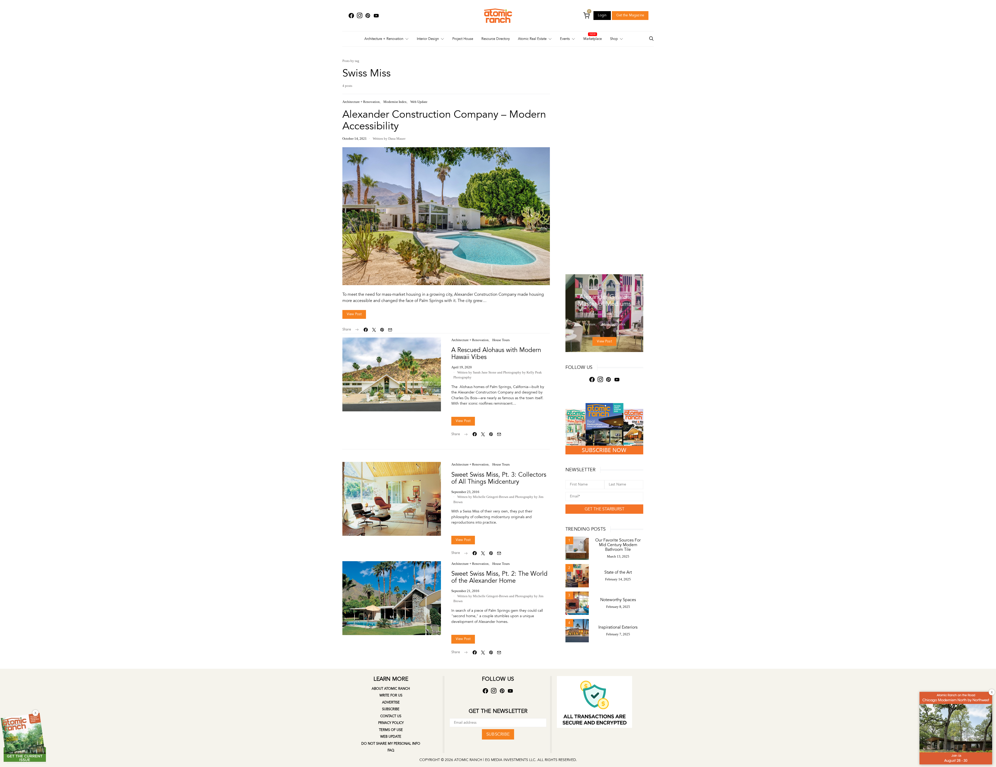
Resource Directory (495, 39)
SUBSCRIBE (498, 734)
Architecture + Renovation (383, 39)
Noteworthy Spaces (618, 600)
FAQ (391, 750)
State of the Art (618, 572)
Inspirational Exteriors (618, 627)
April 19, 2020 (461, 367)
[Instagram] (359, 15)
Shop (614, 39)
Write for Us (390, 695)
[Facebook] (351, 15)
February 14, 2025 (618, 579)
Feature (591, 287)
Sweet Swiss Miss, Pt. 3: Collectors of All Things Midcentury (498, 478)
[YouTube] (376, 15)
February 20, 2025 (604, 314)
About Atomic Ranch (391, 688)
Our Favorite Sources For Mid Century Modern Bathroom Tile (618, 544)
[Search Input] (651, 39)
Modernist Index (395, 102)
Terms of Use (391, 730)
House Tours (501, 340)
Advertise (391, 702)
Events (565, 39)
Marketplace (592, 39)
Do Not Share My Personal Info (390, 743)
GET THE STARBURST (604, 509)
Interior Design (428, 39)
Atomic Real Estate (532, 39)
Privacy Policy (391, 723)
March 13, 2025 (618, 556)
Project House (462, 39)
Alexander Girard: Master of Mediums (604, 300)
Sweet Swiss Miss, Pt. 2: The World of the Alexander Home (499, 577)
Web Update (418, 102)
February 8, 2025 (618, 607)
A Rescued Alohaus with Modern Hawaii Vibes (496, 353)
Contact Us (390, 716)
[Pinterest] (367, 15)
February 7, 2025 (618, 634)
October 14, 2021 (354, 138)
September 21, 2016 (465, 591)
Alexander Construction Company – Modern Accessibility (444, 120)
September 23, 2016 (465, 492)
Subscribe (390, 709)
